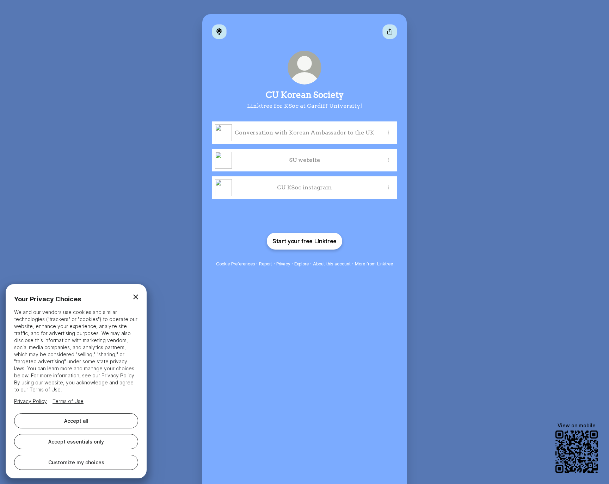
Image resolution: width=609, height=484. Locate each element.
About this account (332, 264)
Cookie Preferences (235, 264)
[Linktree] (219, 32)
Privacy (283, 264)
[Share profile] (390, 32)
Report (265, 264)
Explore (301, 264)
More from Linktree (374, 264)
